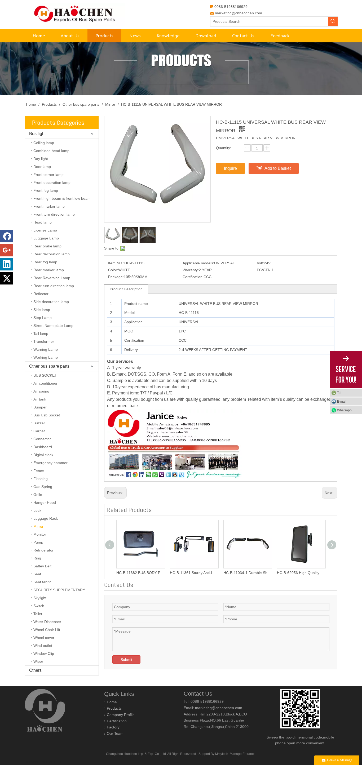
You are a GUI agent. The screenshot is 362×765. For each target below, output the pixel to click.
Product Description (126, 289)
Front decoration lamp (51, 182)
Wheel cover (43, 637)
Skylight (39, 598)
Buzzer (39, 423)
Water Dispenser (47, 622)
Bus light (37, 133)
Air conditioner (45, 383)
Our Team (115, 733)
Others (35, 670)
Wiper (38, 661)
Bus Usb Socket (46, 415)
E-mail (341, 401)
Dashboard (42, 447)
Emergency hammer (50, 463)
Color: (113, 270)
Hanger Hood (44, 502)
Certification (117, 721)
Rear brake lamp (47, 246)
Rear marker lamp (48, 270)
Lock (37, 510)
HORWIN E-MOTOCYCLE (43, 762)
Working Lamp (45, 357)
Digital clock (43, 455)
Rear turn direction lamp (53, 286)
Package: (116, 277)
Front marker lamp (49, 206)
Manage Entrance (242, 754)
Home (112, 702)
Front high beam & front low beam (62, 198)
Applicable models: (198, 263)
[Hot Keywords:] (333, 21)
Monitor (39, 534)
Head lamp (42, 222)
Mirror (38, 526)
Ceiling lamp (43, 143)
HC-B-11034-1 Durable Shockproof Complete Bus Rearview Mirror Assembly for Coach (196, 573)
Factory (113, 727)
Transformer (43, 341)
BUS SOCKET (45, 375)
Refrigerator (43, 550)
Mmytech (221, 754)
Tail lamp (40, 333)
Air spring (41, 391)
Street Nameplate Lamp (53, 325)
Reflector (40, 294)
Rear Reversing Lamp (51, 278)
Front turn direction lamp (54, 214)
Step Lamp (42, 317)
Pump (38, 542)
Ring (37, 558)
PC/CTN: (264, 270)
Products (114, 708)
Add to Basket (277, 168)
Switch (38, 606)
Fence (38, 471)
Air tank (39, 399)
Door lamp (42, 166)
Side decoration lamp (51, 302)
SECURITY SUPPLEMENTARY (59, 590)
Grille (37, 494)
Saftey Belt (42, 566)
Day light (40, 159)
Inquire (230, 168)
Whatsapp (344, 410)
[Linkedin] (6, 264)
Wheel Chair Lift (46, 630)
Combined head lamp (51, 151)
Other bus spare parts (49, 366)
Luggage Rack (45, 518)
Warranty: (191, 270)
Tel (339, 393)
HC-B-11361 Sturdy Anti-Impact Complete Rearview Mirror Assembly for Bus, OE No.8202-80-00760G (142, 573)
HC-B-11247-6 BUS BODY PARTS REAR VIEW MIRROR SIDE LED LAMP (303, 573)
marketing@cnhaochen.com (238, 13)
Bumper (40, 407)
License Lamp (45, 230)
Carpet (39, 431)
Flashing (40, 479)
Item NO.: (116, 263)
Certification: (193, 277)
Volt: (260, 263)
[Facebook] (6, 236)
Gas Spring (42, 486)
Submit (126, 659)
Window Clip (43, 653)
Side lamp (41, 310)
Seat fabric (42, 582)
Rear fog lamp (45, 262)
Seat (37, 574)
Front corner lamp (48, 174)
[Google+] (6, 250)
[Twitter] (6, 278)
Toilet (37, 614)
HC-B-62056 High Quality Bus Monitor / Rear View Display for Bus (250, 573)
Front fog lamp (45, 190)
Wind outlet (42, 645)
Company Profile (121, 715)
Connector (42, 439)
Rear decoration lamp (51, 254)
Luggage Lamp (46, 238)
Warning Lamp (45, 349)
